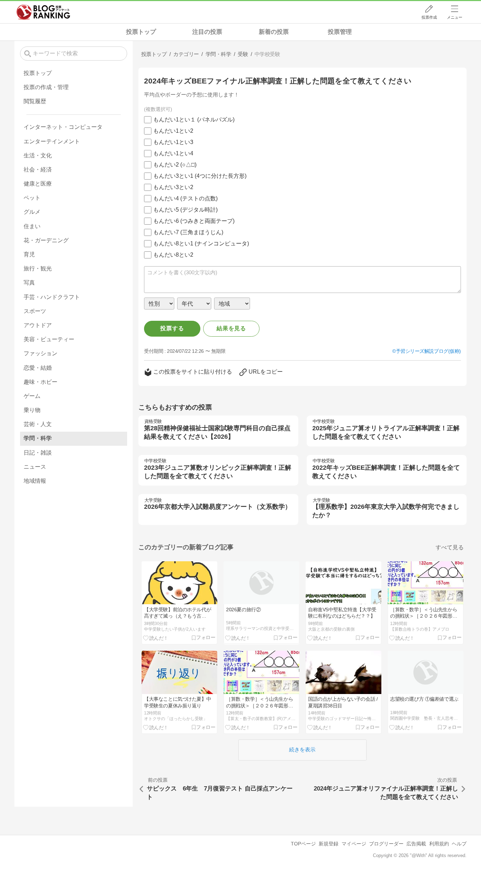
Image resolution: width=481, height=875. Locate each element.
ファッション (40, 353)
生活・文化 (38, 155)
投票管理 (340, 32)
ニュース (35, 467)
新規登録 (328, 843)
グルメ (32, 212)
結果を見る (231, 328)
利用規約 (439, 843)
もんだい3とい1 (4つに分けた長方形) (199, 176)
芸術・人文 (38, 424)
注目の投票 (207, 32)
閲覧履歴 (35, 101)
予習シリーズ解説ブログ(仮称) (428, 351)
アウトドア (38, 325)
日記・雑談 (38, 453)
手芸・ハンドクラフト (52, 297)
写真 (29, 283)
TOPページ (303, 843)
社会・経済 (38, 170)
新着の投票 (274, 32)
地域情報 (35, 481)
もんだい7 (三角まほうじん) (188, 232)
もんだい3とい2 (173, 187)
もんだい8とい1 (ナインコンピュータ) (201, 243)
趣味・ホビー (40, 382)
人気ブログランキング (43, 12)
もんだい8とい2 (173, 255)
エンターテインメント (52, 141)
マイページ (354, 843)
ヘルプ (459, 843)
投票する (172, 328)
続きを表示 (302, 749)
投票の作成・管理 (46, 87)
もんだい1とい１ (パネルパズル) (194, 120)
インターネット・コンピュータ (63, 127)
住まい (32, 226)
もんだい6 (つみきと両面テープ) (194, 221)
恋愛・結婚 (38, 368)
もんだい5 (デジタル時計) (185, 210)
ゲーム (32, 396)
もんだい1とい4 (173, 153)
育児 (29, 254)
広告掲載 (416, 843)
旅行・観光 (38, 268)
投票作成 (429, 17)
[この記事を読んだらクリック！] (155, 638)
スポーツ (35, 311)
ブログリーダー (386, 843)
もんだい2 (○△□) (174, 165)
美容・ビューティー (49, 339)
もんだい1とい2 (173, 131)
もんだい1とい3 (173, 142)
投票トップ (141, 32)
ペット (32, 198)
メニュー (454, 17)
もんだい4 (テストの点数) (185, 198)
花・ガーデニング (46, 240)
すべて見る (450, 547)
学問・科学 (38, 438)
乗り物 (32, 410)
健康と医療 (38, 184)
